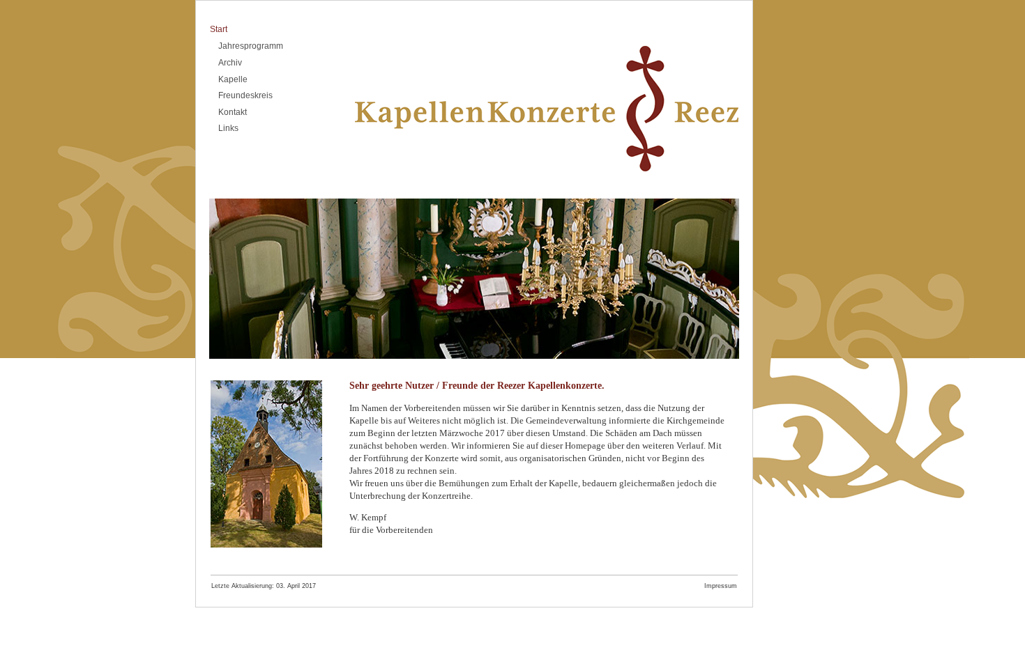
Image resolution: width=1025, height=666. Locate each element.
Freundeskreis (245, 95)
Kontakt (232, 112)
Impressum (720, 585)
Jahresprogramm (250, 46)
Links (228, 128)
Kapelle (233, 79)
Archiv (230, 63)
